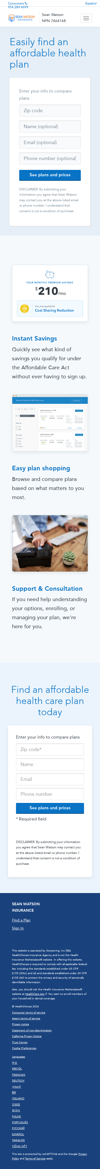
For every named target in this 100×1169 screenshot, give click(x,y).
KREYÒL (17, 1068)
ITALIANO (18, 1098)
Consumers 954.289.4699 (18, 5)
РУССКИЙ (18, 1128)
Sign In (18, 928)
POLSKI (16, 1116)
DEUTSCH (18, 1080)
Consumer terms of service (28, 1012)
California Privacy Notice (27, 1036)
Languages (18, 1056)
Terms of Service (35, 1158)
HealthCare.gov (35, 994)
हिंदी (14, 1092)
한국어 (16, 1110)
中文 (14, 1063)
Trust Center (20, 1042)
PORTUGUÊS (20, 1122)
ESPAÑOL (18, 1134)
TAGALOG (18, 1140)
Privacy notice (20, 1024)
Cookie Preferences (24, 1048)
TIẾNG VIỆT (19, 1146)
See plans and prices (50, 174)
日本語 (16, 1104)
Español (91, 3)
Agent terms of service (26, 1018)
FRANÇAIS (18, 1074)
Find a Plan (21, 920)
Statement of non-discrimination (32, 1030)
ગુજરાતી (16, 1086)
